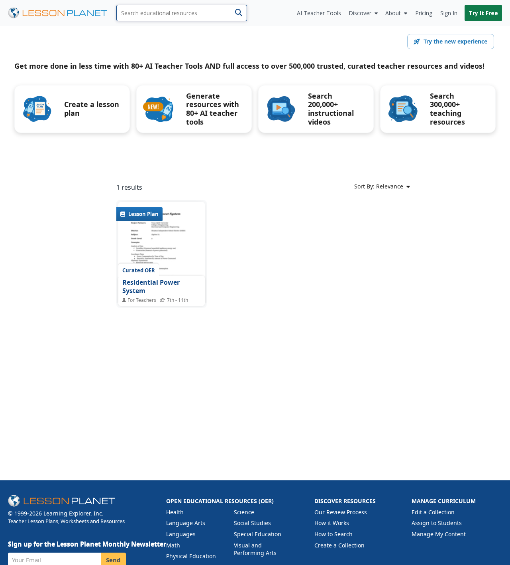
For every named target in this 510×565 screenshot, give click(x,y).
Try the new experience (455, 41)
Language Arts (185, 523)
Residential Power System (151, 286)
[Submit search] (238, 13)
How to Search (333, 534)
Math (173, 545)
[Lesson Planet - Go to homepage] (62, 13)
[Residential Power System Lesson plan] (161, 258)
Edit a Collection (433, 512)
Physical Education (191, 556)
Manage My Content (439, 534)
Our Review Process (340, 512)
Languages (181, 534)
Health (175, 512)
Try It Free (483, 13)
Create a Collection (339, 545)
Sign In (448, 13)
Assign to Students (437, 523)
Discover (360, 13)
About (393, 13)
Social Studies (252, 523)
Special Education (257, 534)
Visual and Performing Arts (255, 549)
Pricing (423, 13)
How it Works (331, 523)
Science (244, 512)
